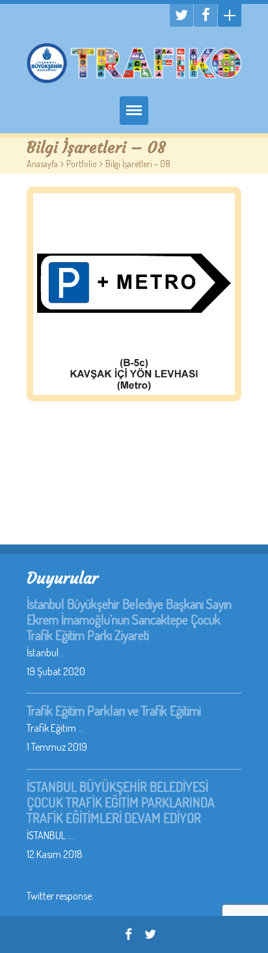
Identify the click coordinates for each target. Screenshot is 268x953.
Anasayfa (42, 163)
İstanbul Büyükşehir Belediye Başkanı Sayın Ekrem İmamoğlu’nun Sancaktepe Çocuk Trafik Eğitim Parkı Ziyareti (129, 619)
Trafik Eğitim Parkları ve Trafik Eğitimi (114, 710)
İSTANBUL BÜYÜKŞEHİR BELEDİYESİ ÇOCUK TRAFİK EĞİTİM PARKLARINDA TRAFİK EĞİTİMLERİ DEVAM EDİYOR (121, 802)
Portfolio (81, 163)
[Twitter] (181, 15)
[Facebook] (205, 15)
